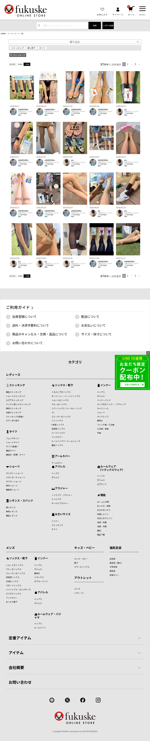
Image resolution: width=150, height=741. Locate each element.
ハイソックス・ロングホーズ (18, 589)
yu (125, 109)
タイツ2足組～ (12, 446)
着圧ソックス (57, 445)
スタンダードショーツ (15, 477)
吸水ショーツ (11, 485)
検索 (95, 25)
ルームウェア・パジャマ (47, 616)
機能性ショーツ (12, 489)
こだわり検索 (108, 25)
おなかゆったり (103, 510)
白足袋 (112, 558)
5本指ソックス (58, 424)
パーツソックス (58, 432)
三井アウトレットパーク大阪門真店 (25, 112)
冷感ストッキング (13, 412)
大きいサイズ (62, 514)
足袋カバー (114, 575)
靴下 (76, 562)
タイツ (42, 47)
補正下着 (101, 534)
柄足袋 (112, 571)
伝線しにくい (103, 514)
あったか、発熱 (103, 505)
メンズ (10, 547)
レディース (13, 374)
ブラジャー (61, 488)
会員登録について (24, 316)
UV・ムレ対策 (103, 501)
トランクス (39, 577)
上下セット (102, 484)
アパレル (60, 466)
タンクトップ (103, 416)
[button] (139, 64)
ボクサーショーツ (13, 481)
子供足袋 (113, 566)
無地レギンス (11, 511)
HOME (3, 33)
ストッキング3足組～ (15, 416)
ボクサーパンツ (41, 581)
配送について (90, 316)
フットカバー (57, 437)
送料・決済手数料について (30, 325)
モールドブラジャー (60, 503)
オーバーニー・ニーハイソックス (66, 396)
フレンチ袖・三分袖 (105, 424)
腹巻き (100, 420)
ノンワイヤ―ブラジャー (62, 495)
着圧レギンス (11, 515)
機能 (103, 495)
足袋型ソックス (58, 428)
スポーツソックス (13, 585)
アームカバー (62, 456)
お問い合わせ (20, 682)
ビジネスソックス (13, 593)
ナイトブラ (56, 499)
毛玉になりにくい (104, 518)
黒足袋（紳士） (116, 562)
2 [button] (127, 64)
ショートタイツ (12, 442)
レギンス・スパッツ (21, 500)
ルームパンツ (40, 627)
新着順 (20, 64)
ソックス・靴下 (64, 385)
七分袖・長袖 (103, 428)
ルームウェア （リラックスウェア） (111, 468)
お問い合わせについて (27, 343)
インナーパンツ (104, 400)
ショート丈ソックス (60, 400)
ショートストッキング (15, 396)
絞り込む (75, 42)
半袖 (99, 432)
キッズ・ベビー (84, 547)
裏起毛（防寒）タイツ (15, 454)
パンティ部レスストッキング (18, 404)
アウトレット (83, 578)
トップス (101, 392)
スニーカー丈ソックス (61, 416)
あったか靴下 (11, 601)
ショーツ (101, 412)
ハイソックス (57, 420)
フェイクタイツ (12, 438)
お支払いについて (93, 325)
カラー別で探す (12, 420)
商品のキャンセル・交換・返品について (39, 334)
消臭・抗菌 (102, 522)
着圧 (99, 530)
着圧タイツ (11, 450)
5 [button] (135, 64)
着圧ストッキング (13, 392)
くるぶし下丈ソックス (61, 392)
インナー (105, 385)
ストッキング (18, 47)
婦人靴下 (31, 47)
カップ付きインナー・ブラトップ (111, 404)
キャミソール (103, 408)
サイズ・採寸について (96, 334)
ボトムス (101, 396)
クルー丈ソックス (59, 404)
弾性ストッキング (13, 408)
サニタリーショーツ (14, 473)
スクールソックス (82, 566)
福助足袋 (115, 547)
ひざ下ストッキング (14, 400)
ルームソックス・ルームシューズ (66, 441)
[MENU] (142, 8)
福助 (19, 115)
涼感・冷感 (102, 526)
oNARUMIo (23, 109)
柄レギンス (11, 507)
